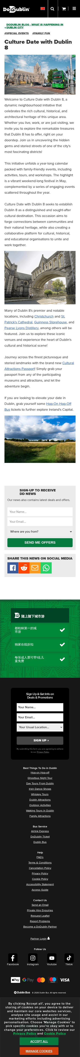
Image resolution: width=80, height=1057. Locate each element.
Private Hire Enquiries (40, 910)
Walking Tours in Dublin (40, 810)
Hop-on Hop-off (40, 772)
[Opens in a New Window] (24, 572)
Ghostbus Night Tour (40, 778)
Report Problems (40, 921)
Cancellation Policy (40, 868)
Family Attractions (40, 816)
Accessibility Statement (40, 884)
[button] (74, 8)
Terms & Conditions (40, 862)
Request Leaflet (40, 916)
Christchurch (44, 316)
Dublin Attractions (40, 799)
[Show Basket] (63, 8)
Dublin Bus (40, 842)
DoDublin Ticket (40, 836)
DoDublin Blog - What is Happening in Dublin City (34, 26)
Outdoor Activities (40, 805)
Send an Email (40, 905)
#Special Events (16, 33)
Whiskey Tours (40, 794)
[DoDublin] (16, 3)
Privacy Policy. (43, 752)
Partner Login (38, 938)
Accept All (39, 1041)
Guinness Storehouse (50, 322)
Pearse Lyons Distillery (21, 328)
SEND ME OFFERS (40, 542)
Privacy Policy (40, 873)
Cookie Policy (40, 879)
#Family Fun (41, 33)
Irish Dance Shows (40, 789)
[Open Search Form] (53, 8)
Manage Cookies (39, 1051)
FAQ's (40, 857)
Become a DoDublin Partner (40, 926)
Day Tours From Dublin (40, 783)
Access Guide (40, 890)
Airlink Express (40, 831)
